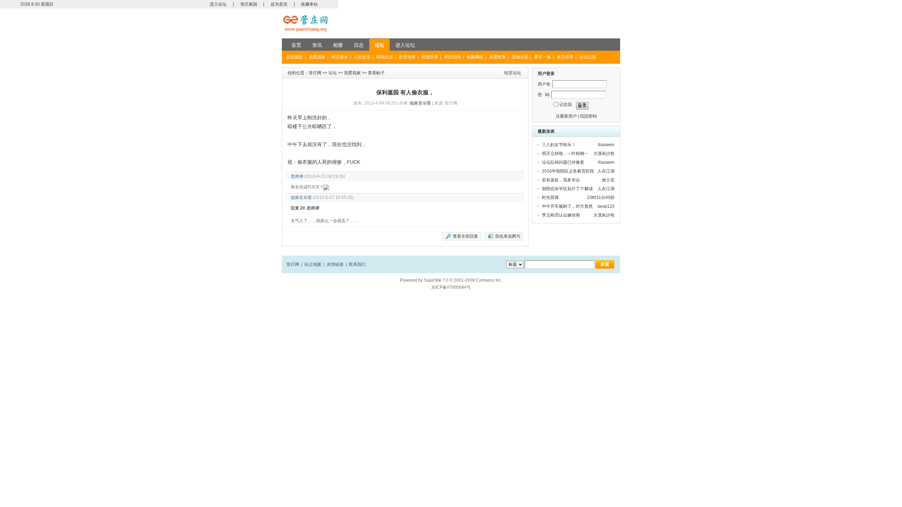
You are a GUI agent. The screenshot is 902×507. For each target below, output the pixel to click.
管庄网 (315, 72)
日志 (359, 45)
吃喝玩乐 (384, 57)
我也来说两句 (507, 236)
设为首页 (279, 4)
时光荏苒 (550, 197)
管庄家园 (248, 4)
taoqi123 (606, 206)
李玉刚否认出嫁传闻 (561, 215)
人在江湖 (606, 171)
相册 (338, 45)
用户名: (544, 84)
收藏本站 (309, 4)
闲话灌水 (339, 57)
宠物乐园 (520, 57)
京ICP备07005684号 (451, 287)
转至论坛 (512, 72)
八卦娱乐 (362, 57)
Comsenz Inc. (489, 280)
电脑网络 (475, 57)
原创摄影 (294, 57)
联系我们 (357, 264)
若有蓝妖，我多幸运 (561, 179)
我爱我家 (317, 57)
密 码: (544, 94)
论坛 (379, 45)
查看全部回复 (465, 236)
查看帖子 (376, 72)
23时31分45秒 (600, 197)
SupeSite (432, 280)
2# (302, 208)
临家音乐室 (420, 103)
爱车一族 (542, 57)
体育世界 (565, 57)
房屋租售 (497, 57)
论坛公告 (587, 57)
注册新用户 (566, 116)
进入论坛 (218, 4)
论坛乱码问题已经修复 (563, 162)
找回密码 (588, 116)
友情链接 (335, 264)
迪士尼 (608, 179)
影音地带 (407, 57)
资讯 (317, 45)
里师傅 (297, 176)
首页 (296, 45)
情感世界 (429, 57)
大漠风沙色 (603, 153)
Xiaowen (606, 144)
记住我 (565, 104)
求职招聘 (452, 57)
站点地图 (312, 264)
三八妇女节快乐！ (559, 144)
